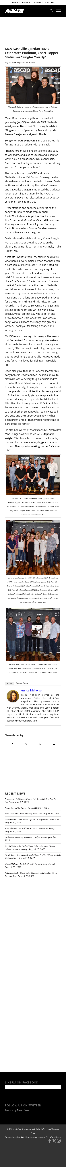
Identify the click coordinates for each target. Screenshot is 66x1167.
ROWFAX (37, 2)
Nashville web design (29, 1137)
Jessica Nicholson (27, 62)
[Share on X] (26, 744)
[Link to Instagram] (58, 1142)
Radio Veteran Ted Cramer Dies (18, 807)
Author (9, 683)
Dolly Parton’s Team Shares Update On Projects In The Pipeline (32, 819)
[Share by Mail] (54, 744)
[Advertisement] (28, 901)
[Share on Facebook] (12, 744)
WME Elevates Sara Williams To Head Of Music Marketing (29, 828)
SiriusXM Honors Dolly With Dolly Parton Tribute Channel (30, 863)
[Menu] (57, 11)
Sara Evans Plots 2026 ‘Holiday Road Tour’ (23, 813)
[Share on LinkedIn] (40, 744)
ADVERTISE (26, 2)
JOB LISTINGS (50, 2)
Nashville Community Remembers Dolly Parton (25, 837)
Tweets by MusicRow (17, 1110)
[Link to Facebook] (49, 1142)
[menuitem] (15, 2)
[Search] (50, 11)
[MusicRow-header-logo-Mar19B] (27, 11)
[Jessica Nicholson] (13, 701)
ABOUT (15, 2)
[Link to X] (54, 1142)
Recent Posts (22, 683)
